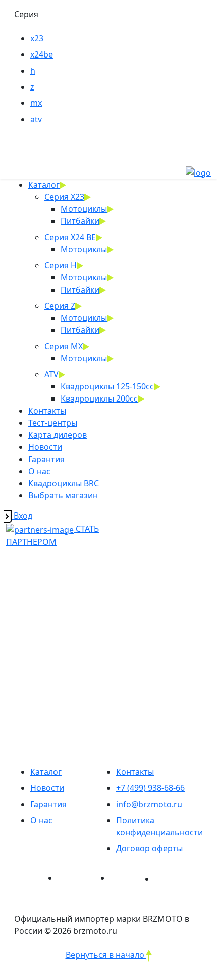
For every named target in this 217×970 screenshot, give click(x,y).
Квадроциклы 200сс (99, 398)
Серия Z (59, 305)
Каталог (44, 184)
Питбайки (80, 220)
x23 (36, 38)
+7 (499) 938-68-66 (150, 787)
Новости (45, 446)
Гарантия (46, 459)
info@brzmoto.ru (149, 804)
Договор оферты (149, 848)
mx (36, 102)
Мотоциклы (84, 208)
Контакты (47, 410)
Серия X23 (64, 196)
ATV (51, 374)
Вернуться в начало (106, 954)
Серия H (60, 265)
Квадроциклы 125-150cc (107, 386)
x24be (41, 54)
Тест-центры (52, 422)
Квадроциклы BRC (63, 483)
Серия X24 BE (70, 237)
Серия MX (63, 346)
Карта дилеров (57, 434)
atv (36, 119)
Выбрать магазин (63, 495)
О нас (39, 471)
